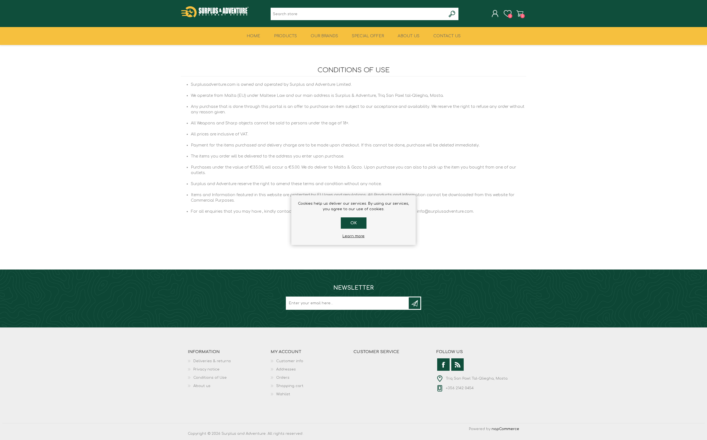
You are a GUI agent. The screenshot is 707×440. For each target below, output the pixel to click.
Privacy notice (206, 369)
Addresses (286, 369)
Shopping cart (520, 13)
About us (201, 386)
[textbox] (358, 14)
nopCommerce (505, 429)
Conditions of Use (210, 378)
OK (353, 223)
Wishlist (283, 394)
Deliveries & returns (212, 361)
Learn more (353, 236)
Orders (282, 378)
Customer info (289, 361)
